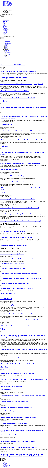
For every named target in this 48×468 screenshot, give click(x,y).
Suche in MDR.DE (4, 14)
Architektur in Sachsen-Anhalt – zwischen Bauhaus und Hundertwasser (21, 320)
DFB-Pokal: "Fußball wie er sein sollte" (12, 263)
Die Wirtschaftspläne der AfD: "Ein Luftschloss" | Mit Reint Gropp (20, 278)
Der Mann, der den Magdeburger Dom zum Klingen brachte (18, 273)
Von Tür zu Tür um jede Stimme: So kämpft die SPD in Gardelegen (20, 130)
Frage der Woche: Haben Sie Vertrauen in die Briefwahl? (17, 98)
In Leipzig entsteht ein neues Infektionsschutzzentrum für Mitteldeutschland (23, 107)
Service (2, 460)
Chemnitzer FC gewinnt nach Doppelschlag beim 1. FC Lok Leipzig (20, 214)
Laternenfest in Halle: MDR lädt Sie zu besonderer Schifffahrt (19, 447)
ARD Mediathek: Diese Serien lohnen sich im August (16, 326)
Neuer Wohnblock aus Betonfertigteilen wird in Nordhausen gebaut (20, 163)
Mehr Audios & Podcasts (7, 293)
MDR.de (4, 61)
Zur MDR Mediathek (7, 2)
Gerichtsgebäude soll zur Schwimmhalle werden (14, 181)
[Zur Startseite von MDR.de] (2, 8)
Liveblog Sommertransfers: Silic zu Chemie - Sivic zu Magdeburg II (20, 221)
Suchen (2, 15)
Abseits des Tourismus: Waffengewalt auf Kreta (14, 283)
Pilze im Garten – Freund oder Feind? (12, 386)
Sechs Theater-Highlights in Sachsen (11, 305)
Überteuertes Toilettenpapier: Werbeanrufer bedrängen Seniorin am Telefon (23, 379)
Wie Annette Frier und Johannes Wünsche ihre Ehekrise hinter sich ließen (22, 395)
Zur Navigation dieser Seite (8, 3)
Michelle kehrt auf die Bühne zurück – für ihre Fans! (16, 407)
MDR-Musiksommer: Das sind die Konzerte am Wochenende (18, 417)
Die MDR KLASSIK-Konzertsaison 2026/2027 (14, 423)
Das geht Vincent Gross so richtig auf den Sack (14, 401)
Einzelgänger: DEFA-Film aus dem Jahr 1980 (14, 245)
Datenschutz (5, 464)
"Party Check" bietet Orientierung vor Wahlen (14, 91)
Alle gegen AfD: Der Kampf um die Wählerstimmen (16, 237)
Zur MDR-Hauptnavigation (8, 4)
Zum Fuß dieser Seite (7, 5)
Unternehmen (3, 459)
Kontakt (4, 462)
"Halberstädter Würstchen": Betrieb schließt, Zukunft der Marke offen (22, 139)
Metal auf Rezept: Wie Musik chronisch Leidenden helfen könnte (20, 363)
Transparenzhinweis (6, 465)
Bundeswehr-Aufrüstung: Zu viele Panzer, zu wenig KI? (17, 288)
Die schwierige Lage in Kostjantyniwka (12, 254)
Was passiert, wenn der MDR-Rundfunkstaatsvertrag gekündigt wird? (21, 84)
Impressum (5, 463)
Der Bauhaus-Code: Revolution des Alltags (13, 231)
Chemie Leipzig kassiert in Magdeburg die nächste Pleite (17, 199)
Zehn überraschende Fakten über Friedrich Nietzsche (16, 314)
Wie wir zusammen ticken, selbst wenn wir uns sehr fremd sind (19, 357)
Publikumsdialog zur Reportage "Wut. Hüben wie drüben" (18, 441)
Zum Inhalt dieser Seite (7, 1)
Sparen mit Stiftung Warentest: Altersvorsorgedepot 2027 (17, 373)
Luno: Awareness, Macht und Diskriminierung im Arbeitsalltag (19, 258)
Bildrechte (5, 466)
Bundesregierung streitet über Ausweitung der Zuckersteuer (18, 71)
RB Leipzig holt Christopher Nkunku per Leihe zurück (16, 176)
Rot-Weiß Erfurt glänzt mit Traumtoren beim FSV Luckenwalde (19, 208)
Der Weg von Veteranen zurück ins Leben (13, 268)
